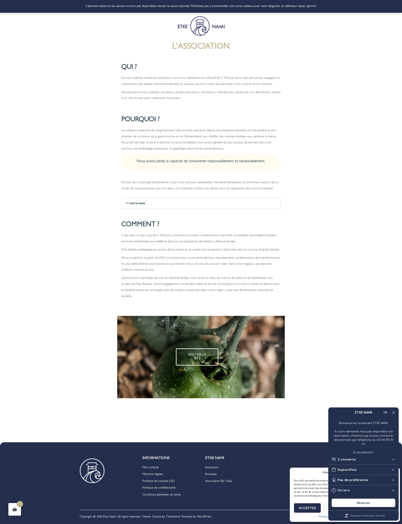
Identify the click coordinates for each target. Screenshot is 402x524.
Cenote (156, 516)
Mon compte (150, 467)
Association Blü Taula (218, 481)
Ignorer (311, 6)
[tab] (201, 203)
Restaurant (211, 467)
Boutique (210, 474)
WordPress (204, 516)
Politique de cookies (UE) (158, 481)
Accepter (307, 508)
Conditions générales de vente (161, 494)
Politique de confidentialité (158, 487)
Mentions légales (152, 474)
